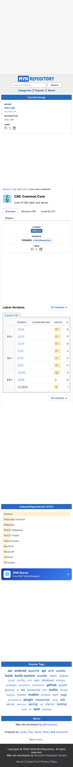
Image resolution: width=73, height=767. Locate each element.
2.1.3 (20, 358)
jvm (45, 690)
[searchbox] (29, 85)
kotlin (54, 690)
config (21, 680)
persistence (15, 699)
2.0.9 (21, 379)
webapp (47, 709)
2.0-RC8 (22, 387)
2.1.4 (20, 350)
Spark (37, 731)
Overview (10, 211)
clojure (63, 675)
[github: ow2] (5, 128)
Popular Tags (36, 664)
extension (25, 685)
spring (33, 704)
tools (24, 709)
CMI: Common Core (29, 196)
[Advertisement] (36, 37)
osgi (64, 694)
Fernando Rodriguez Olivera (50, 755)
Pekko (46, 731)
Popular (39, 90)
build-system (25, 675)
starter (50, 704)
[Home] (36, 80)
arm (51, 670)
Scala (23, 731)
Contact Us (31, 761)
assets (61, 670)
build (9, 675)
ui (30, 709)
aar (10, 670)
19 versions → (59, 307)
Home (6, 189)
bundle (42, 675)
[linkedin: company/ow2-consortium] (14, 128)
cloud (11, 680)
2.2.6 (21, 329)
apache (34, 670)
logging (11, 694)
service (22, 704)
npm (55, 694)
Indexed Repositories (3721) (36, 506)
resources (43, 699)
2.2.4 (21, 343)
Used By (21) (48, 211)
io (18, 689)
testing (62, 704)
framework (38, 685)
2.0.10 (21, 372)
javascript (34, 690)
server (11, 704)
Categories (24, 90)
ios (23, 690)
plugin (29, 699)
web (37, 709)
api (44, 670)
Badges (9, 218)
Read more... (36, 739)
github (52, 685)
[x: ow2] (10, 128)
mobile (34, 694)
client (53, 675)
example (11, 685)
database (48, 680)
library (64, 690)
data (37, 680)
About (51, 90)
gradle (63, 685)
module (46, 694)
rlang (55, 699)
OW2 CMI (9, 107)
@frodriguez (50, 724)
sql (42, 704)
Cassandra (62, 731)
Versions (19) (28, 211)
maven (22, 694)
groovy (10, 690)
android (21, 670)
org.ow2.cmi (19, 189)
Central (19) (11, 315)
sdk (62, 699)
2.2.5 (21, 336)
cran (30, 680)
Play (30, 731)
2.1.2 (20, 365)
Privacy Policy (49, 761)
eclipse (60, 680)
